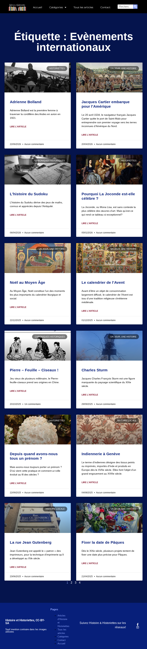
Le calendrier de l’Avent (103, 282)
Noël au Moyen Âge (27, 282)
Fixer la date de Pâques (103, 542)
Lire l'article (18, 126)
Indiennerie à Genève (101, 454)
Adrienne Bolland (25, 102)
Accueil (37, 7)
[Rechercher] (135, 6)
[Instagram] (137, 627)
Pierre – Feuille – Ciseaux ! (34, 370)
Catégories (56, 7)
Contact (105, 7)
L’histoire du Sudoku (29, 194)
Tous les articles (83, 7)
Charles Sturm (95, 370)
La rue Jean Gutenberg (30, 542)
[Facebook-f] (137, 624)
